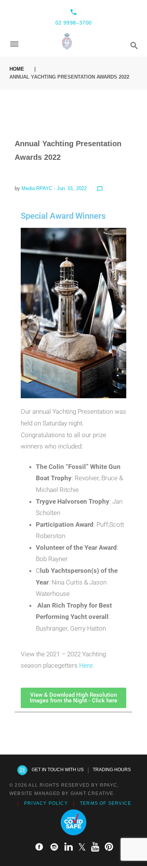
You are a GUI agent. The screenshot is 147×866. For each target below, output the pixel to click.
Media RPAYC (36, 188)
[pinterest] (109, 847)
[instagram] (54, 847)
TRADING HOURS (112, 769)
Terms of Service (105, 803)
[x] (82, 847)
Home (16, 69)
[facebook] (39, 847)
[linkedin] (68, 847)
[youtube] (95, 847)
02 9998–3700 (73, 23)
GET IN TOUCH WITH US (58, 769)
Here (86, 665)
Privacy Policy (46, 803)
